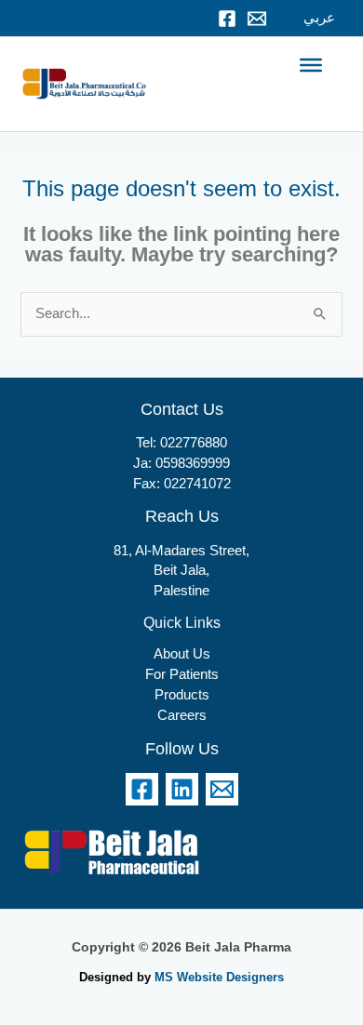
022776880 (193, 442)
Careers (182, 715)
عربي (319, 17)
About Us (182, 653)
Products (182, 694)
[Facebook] (227, 18)
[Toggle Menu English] (311, 65)
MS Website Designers (219, 977)
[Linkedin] (182, 789)
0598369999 (192, 463)
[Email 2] (222, 789)
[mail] (257, 18)
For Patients (182, 674)
